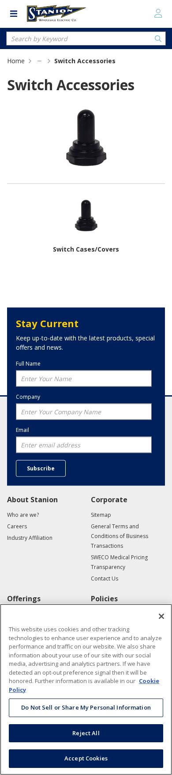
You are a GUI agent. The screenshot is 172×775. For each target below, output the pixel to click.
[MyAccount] (158, 13)
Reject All (85, 733)
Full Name (28, 363)
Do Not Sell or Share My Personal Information (86, 707)
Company (28, 396)
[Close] (161, 616)
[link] (39, 60)
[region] (86, 689)
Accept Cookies (86, 758)
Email (22, 430)
